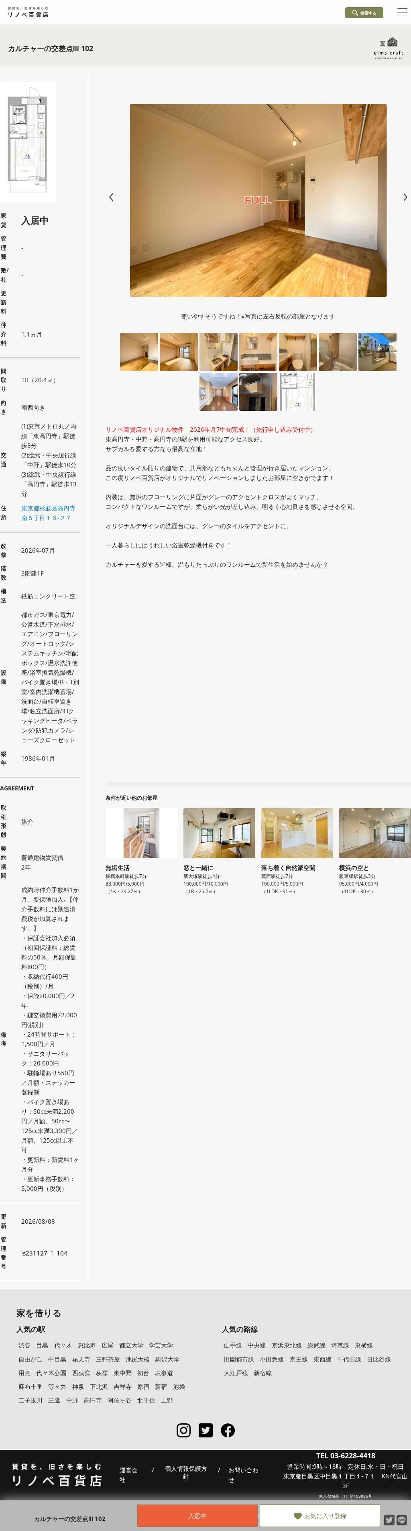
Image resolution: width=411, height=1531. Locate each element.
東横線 (364, 1345)
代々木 (63, 1345)
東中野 (123, 1373)
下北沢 (99, 1386)
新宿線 (263, 1373)
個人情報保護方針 (186, 1473)
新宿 (161, 1386)
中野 (72, 1400)
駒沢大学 (167, 1359)
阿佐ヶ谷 (120, 1400)
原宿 (143, 1386)
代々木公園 (51, 1373)
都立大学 (131, 1345)
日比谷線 (379, 1359)
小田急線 (272, 1359)
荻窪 (102, 1373)
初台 (143, 1373)
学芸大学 (161, 1345)
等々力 (57, 1386)
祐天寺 (81, 1359)
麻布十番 (30, 1386)
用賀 (24, 1373)
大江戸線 (236, 1373)
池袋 (179, 1386)
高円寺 (93, 1400)
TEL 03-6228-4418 (345, 1455)
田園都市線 (239, 1359)
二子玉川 (30, 1400)
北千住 (146, 1400)
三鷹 (54, 1400)
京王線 (299, 1359)
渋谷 (24, 1345)
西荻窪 (81, 1373)
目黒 (42, 1345)
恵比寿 (87, 1345)
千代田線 (349, 1359)
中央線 (257, 1345)
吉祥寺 (123, 1386)
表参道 (164, 1373)
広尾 (108, 1345)
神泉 (78, 1386)
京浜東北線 (287, 1345)
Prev (112, 197)
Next (403, 197)
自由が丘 (30, 1359)
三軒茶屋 (108, 1359)
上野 (167, 1400)
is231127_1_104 (44, 1253)
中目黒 (57, 1359)
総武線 (316, 1345)
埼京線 (340, 1345)
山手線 (233, 1345)
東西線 (322, 1359)
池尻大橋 (138, 1359)
